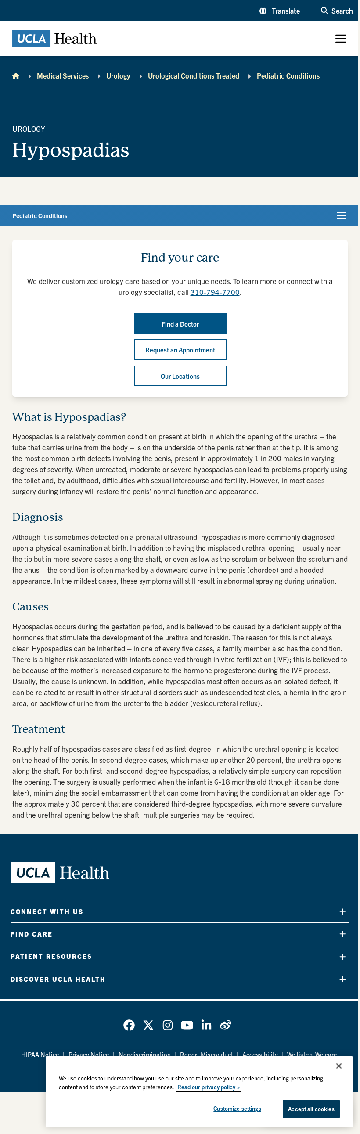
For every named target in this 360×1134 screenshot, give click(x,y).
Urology (118, 75)
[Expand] (342, 911)
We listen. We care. (313, 1054)
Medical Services (63, 75)
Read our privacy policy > (208, 1087)
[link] (129, 1025)
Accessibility (260, 1054)
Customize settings (237, 1108)
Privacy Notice (88, 1054)
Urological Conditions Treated (193, 75)
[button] (279, 10)
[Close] (339, 1066)
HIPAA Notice (40, 1054)
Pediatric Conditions (288, 75)
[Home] (15, 75)
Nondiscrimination (145, 1054)
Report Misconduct (206, 1054)
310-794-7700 (215, 291)
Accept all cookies (311, 1108)
